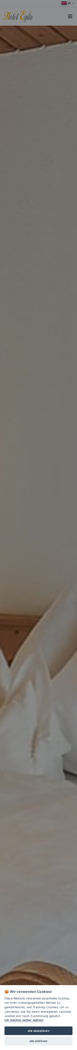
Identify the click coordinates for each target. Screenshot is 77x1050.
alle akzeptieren (38, 1030)
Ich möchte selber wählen (24, 1020)
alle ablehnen (39, 1041)
